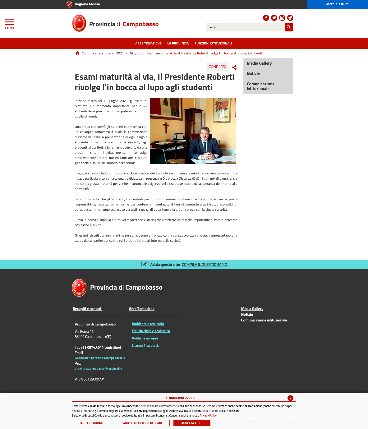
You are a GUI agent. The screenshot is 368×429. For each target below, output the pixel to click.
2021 (120, 53)
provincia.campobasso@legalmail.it (98, 368)
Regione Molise (87, 3)
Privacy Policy (208, 415)
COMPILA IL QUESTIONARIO (204, 264)
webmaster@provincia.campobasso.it (100, 357)
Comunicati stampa (96, 53)
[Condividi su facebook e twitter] (234, 67)
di (124, 23)
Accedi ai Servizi (337, 4)
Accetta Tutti (192, 423)
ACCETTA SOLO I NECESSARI (142, 423)
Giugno (135, 53)
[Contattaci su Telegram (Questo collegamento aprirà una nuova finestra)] (290, 18)
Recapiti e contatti (87, 308)
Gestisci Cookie (92, 423)
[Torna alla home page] (77, 53)
